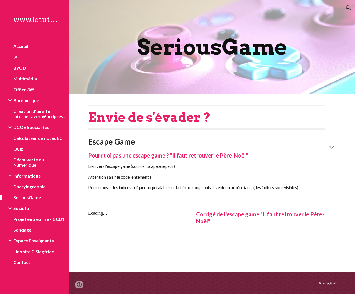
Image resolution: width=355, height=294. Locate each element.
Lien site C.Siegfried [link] (33, 251)
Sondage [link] (22, 229)
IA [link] (15, 57)
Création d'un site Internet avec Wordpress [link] (39, 113)
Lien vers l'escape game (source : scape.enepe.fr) (131, 166)
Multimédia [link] (25, 78)
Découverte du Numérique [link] (28, 162)
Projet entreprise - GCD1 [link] (39, 219)
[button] (348, 7)
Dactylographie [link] (29, 186)
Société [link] (21, 208)
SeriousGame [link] (27, 197)
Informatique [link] (27, 175)
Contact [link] (21, 262)
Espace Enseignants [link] (33, 240)
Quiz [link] (18, 148)
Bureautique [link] (26, 100)
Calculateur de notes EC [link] (37, 138)
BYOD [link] (19, 67)
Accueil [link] (20, 46)
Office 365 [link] (24, 89)
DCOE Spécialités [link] (31, 127)
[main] (212, 47)
